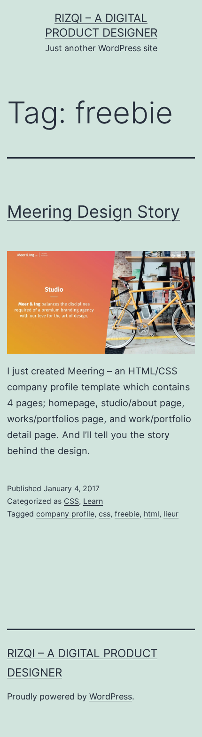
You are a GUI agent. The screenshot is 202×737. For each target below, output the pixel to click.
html (151, 513)
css (104, 513)
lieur (171, 513)
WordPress (110, 696)
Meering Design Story (93, 211)
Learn (93, 501)
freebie (127, 513)
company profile (65, 513)
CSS (71, 501)
